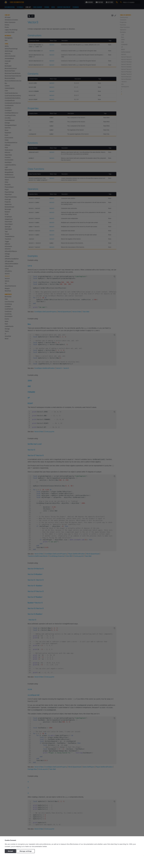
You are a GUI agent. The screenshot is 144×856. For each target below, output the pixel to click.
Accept (10, 851)
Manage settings (26, 851)
